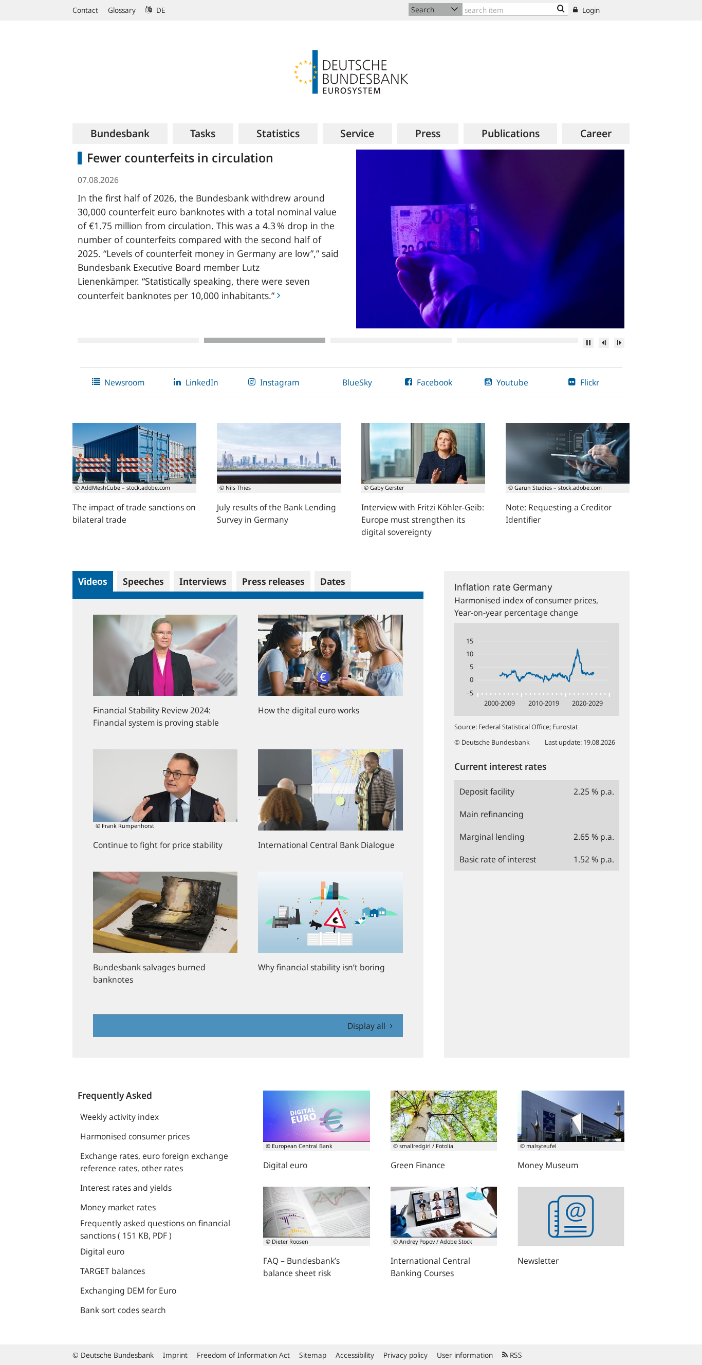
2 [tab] (264, 340)
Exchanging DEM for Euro (128, 1290)
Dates (332, 581)
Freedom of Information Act (243, 1355)
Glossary (122, 10)
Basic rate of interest (498, 859)
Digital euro (102, 1251)
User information (465, 1355)
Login (590, 10)
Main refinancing (491, 814)
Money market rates (118, 1207)
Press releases (273, 581)
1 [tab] (138, 340)
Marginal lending (492, 836)
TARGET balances (112, 1271)
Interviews (203, 581)
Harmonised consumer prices (135, 1136)
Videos (92, 581)
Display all (367, 1025)
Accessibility (355, 1355)
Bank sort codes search (123, 1310)
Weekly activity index (119, 1116)
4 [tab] (517, 340)
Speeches (143, 581)
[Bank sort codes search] (561, 9)
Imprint (175, 1355)
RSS (515, 1355)
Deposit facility (486, 791)
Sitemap (312, 1355)
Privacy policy (405, 1355)
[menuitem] (120, 133)
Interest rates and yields (126, 1187)
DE (159, 10)
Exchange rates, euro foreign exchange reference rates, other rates (154, 1162)
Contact (85, 10)
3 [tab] (391, 340)
